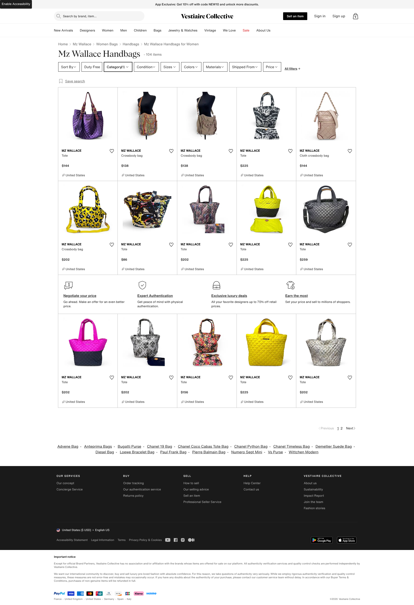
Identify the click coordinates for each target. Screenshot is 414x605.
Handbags (131, 44)
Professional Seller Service (202, 502)
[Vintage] (219, 30)
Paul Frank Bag (173, 452)
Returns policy (133, 495)
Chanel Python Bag (251, 446)
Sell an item (295, 16)
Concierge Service (69, 489)
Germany (109, 599)
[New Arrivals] (76, 30)
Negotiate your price (79, 295)
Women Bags (107, 44)
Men (123, 30)
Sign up (338, 16)
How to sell (191, 483)
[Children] (150, 30)
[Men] (130, 30)
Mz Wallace (82, 44)
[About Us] (274, 30)
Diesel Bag (105, 452)
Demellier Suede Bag (333, 446)
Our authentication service (142, 489)
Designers (87, 30)
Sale (246, 30)
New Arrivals (63, 30)
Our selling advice (196, 489)
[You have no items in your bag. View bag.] (356, 16)
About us (310, 483)
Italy (129, 599)
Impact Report (314, 495)
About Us (263, 30)
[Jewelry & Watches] (200, 30)
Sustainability (313, 489)
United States (93, 599)
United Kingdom (74, 599)
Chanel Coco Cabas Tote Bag (203, 446)
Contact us (251, 489)
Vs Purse (275, 452)
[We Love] (239, 30)
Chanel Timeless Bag (291, 446)
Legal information (102, 540)
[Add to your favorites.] (111, 151)
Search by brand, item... (80, 16)
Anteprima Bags (98, 446)
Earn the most (296, 295)
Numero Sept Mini (246, 452)
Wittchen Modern (303, 452)
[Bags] (164, 30)
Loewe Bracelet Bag (137, 452)
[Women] (117, 30)
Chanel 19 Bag (159, 446)
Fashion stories (314, 508)
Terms (121, 540)
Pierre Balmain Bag (209, 452)
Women (107, 30)
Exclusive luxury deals (229, 295)
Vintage (210, 30)
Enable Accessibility (16, 4)
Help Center (252, 483)
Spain (120, 599)
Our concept (65, 483)
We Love (229, 30)
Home (63, 44)
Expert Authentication (155, 295)
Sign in (320, 16)
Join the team (313, 502)
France (58, 599)
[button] (356, 16)
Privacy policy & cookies (145, 540)
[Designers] (98, 30)
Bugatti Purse (129, 446)
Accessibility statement (72, 540)
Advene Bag (67, 446)
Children (140, 30)
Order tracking (133, 483)
